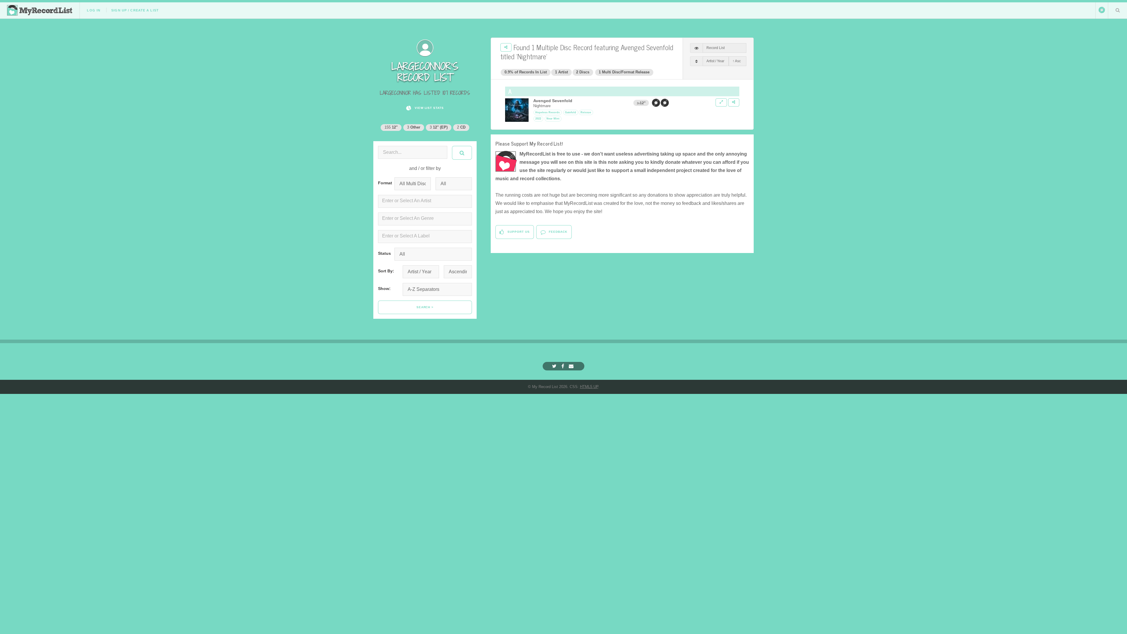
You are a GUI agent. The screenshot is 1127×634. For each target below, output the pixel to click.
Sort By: (386, 271)
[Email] (572, 366)
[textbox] (426, 201)
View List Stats (429, 107)
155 (391, 127)
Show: (384, 288)
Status (384, 253)
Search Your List (1117, 10)
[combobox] (425, 201)
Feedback (557, 231)
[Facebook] (563, 366)
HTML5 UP (589, 387)
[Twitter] (555, 366)
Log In (93, 10)
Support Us (518, 231)
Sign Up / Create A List (135, 10)
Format (384, 183)
